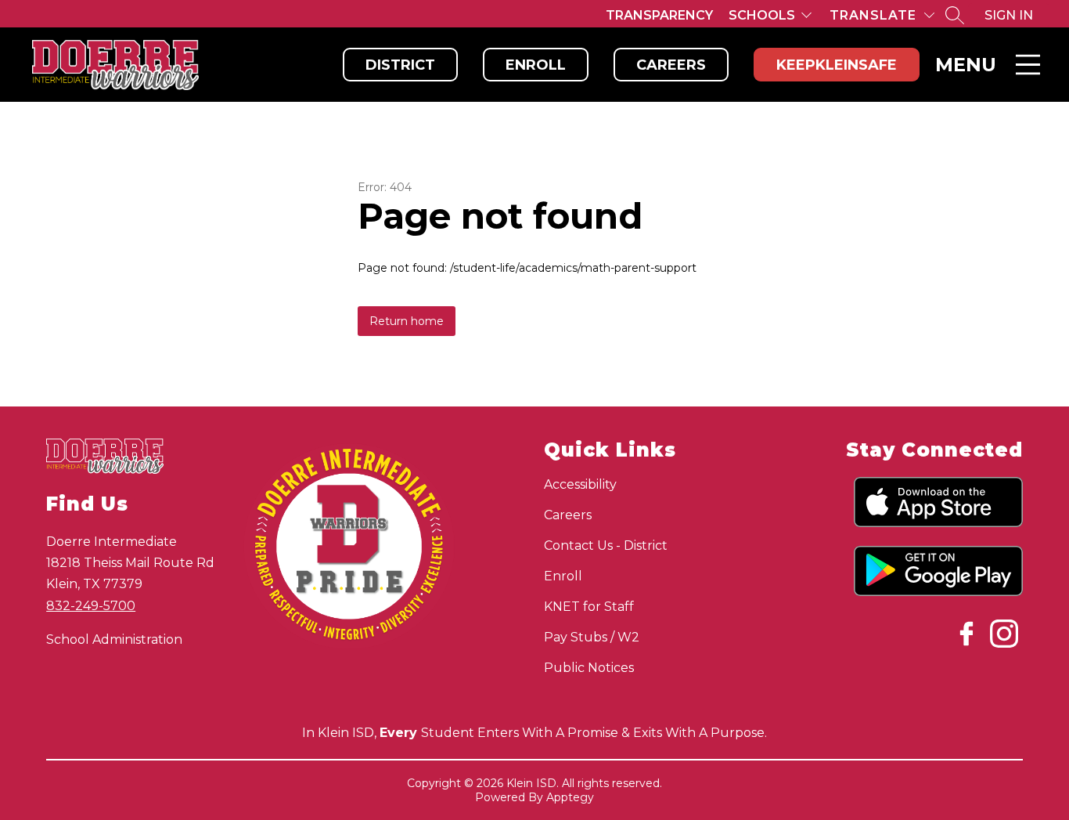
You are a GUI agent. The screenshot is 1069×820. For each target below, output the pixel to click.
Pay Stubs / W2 (591, 637)
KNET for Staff (589, 606)
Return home (406, 321)
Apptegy (570, 797)
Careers (671, 65)
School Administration (114, 639)
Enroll (536, 65)
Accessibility (580, 484)
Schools (762, 15)
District (400, 65)
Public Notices (589, 667)
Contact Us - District (606, 545)
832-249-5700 (90, 605)
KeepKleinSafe (836, 65)
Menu (965, 64)
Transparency (659, 15)
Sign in (1008, 15)
